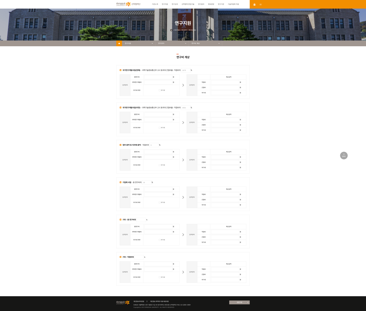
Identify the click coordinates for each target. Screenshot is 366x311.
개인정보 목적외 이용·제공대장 (159, 301)
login (254, 4)
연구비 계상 (192, 30)
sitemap (261, 4)
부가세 (163, 90)
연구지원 (177, 30)
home (119, 43)
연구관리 (184, 30)
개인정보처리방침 (138, 301)
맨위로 (344, 156)
